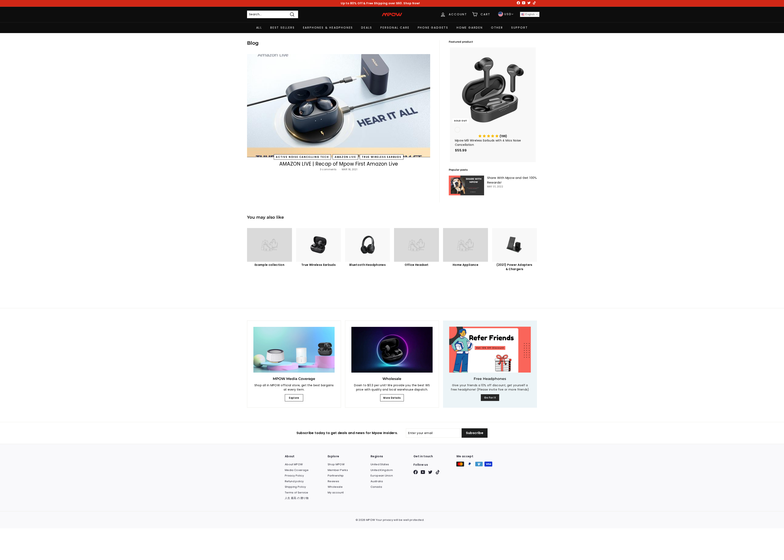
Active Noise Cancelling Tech (302, 157)
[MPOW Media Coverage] (294, 350)
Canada (376, 487)
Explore (294, 398)
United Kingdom (382, 470)
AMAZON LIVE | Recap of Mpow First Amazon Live (338, 163)
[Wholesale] (392, 350)
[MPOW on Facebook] (415, 472)
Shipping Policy (295, 487)
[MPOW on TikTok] (437, 472)
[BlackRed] (493, 130)
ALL (259, 28)
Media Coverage (296, 470)
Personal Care (394, 28)
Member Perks (338, 470)
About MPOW (294, 464)
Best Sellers (282, 28)
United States (380, 464)
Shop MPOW (336, 464)
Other (497, 28)
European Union (382, 476)
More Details (392, 398)
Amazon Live (345, 157)
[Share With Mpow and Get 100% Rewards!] (466, 185)
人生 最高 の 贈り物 (297, 498)
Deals (366, 28)
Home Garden (470, 28)
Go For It (490, 397)
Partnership (336, 476)
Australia (377, 481)
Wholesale (335, 487)
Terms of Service (296, 492)
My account (336, 492)
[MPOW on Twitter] (430, 472)
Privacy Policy (294, 476)
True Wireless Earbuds (381, 157)
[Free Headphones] (490, 350)
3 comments (328, 169)
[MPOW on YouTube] (423, 472)
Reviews (333, 481)
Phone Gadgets (433, 28)
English (530, 14)
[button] (492, 136)
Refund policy (294, 481)
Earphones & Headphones (328, 28)
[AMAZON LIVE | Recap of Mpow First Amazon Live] (338, 105)
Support (519, 28)
